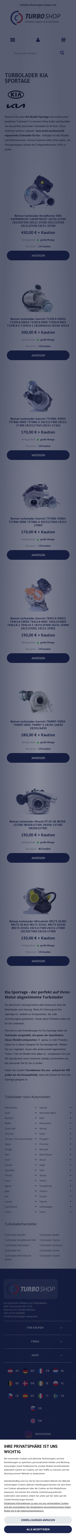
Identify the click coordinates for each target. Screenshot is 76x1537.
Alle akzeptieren (38, 1529)
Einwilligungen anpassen (38, 1520)
